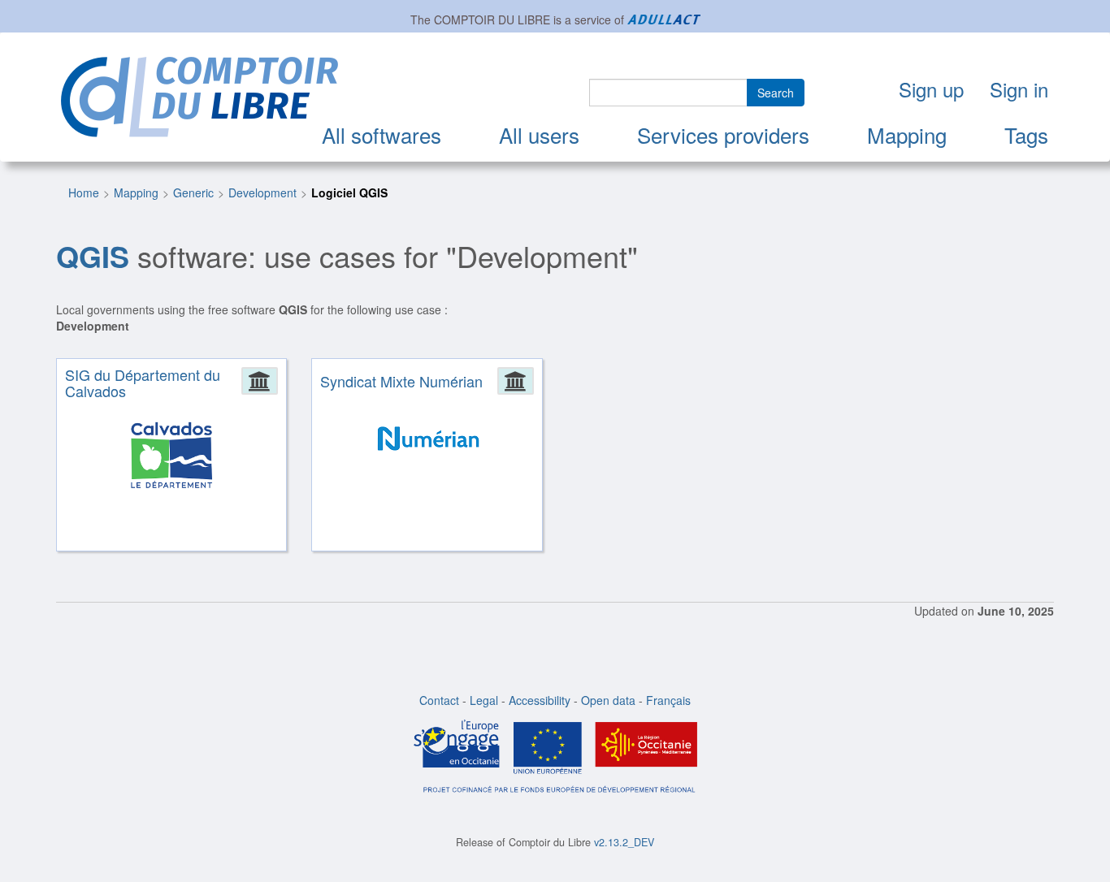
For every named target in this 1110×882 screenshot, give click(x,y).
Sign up (931, 89)
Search (775, 92)
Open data (608, 700)
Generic (193, 192)
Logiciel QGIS (349, 192)
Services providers (723, 134)
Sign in (1019, 89)
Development (262, 192)
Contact (439, 700)
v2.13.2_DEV (624, 842)
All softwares (381, 134)
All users (539, 134)
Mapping (907, 134)
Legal (484, 700)
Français (668, 700)
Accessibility (539, 700)
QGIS (92, 256)
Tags (1026, 134)
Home (83, 192)
